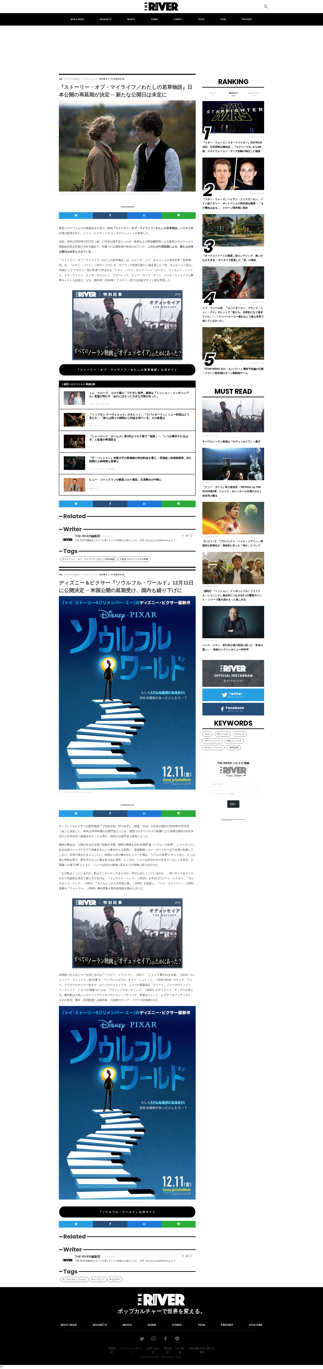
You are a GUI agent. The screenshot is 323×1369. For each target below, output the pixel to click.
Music (131, 19)
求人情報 (180, 1350)
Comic (178, 19)
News (103, 79)
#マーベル (240, 734)
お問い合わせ (153, 1350)
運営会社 (167, 1350)
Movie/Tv (106, 19)
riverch (178, 1357)
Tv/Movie (118, 79)
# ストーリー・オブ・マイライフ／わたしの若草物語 (89, 559)
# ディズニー (98, 1279)
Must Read (77, 19)
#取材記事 (233, 747)
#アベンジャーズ (212, 741)
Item (223, 19)
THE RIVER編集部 (72, 79)
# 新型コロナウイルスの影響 (134, 559)
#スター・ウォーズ (213, 747)
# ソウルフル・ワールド (74, 1279)
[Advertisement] (161, 47)
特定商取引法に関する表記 (201, 1350)
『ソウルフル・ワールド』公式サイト (127, 1212)
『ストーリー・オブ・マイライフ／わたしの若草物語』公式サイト (127, 369)
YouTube (255, 1325)
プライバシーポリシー (131, 1350)
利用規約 (112, 1350)
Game (154, 19)
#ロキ (207, 734)
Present (247, 19)
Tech (201, 19)
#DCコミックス (234, 741)
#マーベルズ (222, 734)
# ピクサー (115, 1279)
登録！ (233, 804)
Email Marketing (227, 819)
